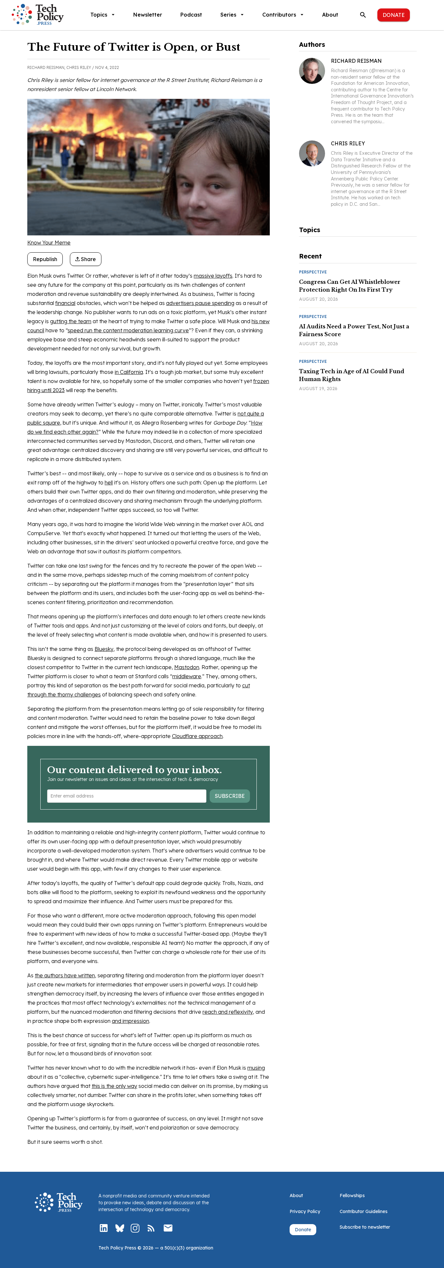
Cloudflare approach (197, 736)
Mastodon (186, 667)
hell (109, 482)
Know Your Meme (49, 242)
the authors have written (65, 975)
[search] (363, 14)
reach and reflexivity (227, 1012)
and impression (130, 1021)
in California (129, 372)
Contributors (279, 14)
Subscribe (230, 796)
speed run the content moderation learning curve (128, 330)
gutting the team (70, 321)
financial (65, 303)
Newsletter (147, 14)
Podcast (191, 14)
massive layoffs (213, 275)
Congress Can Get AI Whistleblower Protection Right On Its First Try (349, 286)
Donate (394, 15)
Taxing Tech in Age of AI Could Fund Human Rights (351, 375)
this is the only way (114, 1086)
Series (228, 14)
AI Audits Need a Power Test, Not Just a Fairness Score (354, 330)
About (330, 14)
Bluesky (104, 649)
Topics (98, 14)
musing (256, 1067)
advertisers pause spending (200, 303)
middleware (186, 676)
